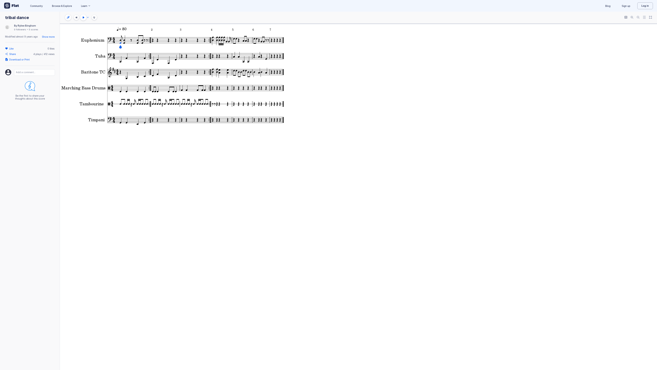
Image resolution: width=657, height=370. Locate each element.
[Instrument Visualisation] (94, 17)
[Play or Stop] (83, 17)
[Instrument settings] (68, 17)
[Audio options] (87, 17)
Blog (607, 5)
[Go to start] (76, 17)
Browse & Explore (62, 5)
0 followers (20, 29)
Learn (84, 5)
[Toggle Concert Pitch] (626, 17)
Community (36, 5)
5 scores (33, 29)
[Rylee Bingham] (7, 27)
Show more (48, 36)
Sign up (626, 5)
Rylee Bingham (27, 25)
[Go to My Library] (11, 6)
